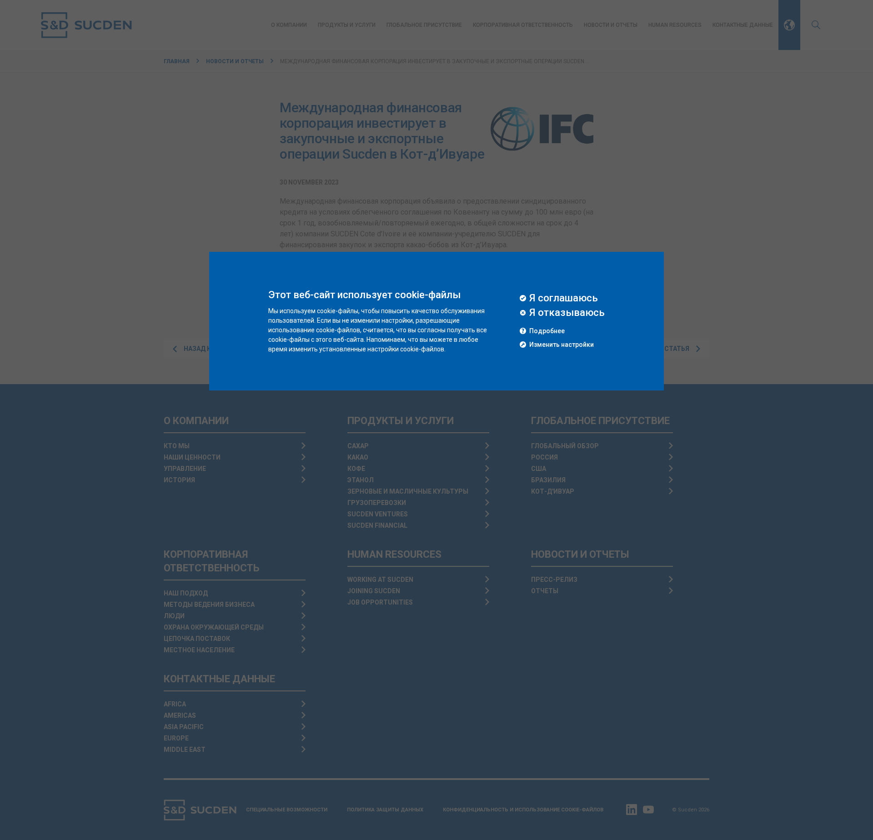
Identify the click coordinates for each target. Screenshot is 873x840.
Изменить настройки (561, 344)
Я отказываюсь (567, 312)
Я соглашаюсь (563, 298)
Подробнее (547, 331)
